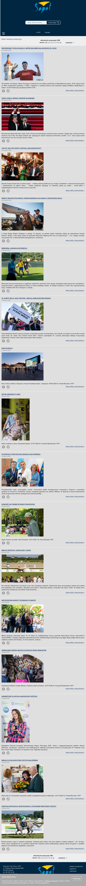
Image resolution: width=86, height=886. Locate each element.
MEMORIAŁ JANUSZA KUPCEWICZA (14, 248)
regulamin (73, 869)
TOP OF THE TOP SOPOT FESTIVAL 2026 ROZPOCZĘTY (21, 148)
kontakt (47, 32)
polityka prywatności (76, 866)
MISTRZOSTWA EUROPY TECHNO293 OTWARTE (19, 600)
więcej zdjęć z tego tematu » (75, 90)
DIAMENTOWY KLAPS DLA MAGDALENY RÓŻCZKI (19, 696)
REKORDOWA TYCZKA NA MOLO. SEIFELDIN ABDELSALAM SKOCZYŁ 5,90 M (29, 48)
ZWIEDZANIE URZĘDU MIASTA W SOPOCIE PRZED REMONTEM (24, 650)
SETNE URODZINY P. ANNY (11, 394)
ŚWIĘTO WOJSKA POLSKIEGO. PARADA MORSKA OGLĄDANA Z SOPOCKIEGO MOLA (32, 198)
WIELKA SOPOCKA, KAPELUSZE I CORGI (16, 550)
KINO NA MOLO (7, 348)
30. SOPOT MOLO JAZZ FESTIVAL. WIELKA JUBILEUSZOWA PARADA (26, 298)
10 (60, 42)
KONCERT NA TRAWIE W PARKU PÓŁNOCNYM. (18, 504)
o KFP (38, 32)
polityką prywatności (51, 881)
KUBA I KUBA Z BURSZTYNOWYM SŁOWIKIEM (18, 98)
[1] (46, 42)
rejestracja (73, 871)
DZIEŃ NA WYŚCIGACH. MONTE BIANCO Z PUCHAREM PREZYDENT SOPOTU (29, 806)
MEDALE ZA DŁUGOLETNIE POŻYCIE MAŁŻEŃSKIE (20, 760)
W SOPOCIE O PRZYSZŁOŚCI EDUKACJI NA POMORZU (21, 454)
